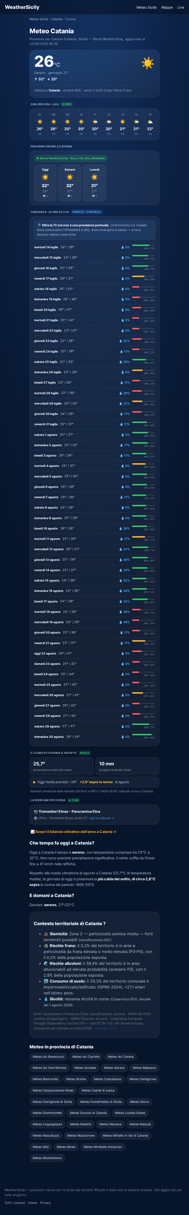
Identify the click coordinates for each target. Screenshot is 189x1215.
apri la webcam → (102, 818)
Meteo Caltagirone (142, 1079)
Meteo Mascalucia (46, 1135)
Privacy (45, 1203)
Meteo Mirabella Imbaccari (103, 1147)
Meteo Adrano (114, 1068)
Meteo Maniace (110, 1124)
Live (180, 7)
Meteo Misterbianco (47, 1158)
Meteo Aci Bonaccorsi (48, 1056)
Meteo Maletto (80, 1124)
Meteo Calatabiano (107, 1079)
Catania (56, 19)
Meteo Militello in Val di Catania (125, 1135)
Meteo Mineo (66, 1147)
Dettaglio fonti (105, 1028)
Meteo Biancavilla (45, 1079)
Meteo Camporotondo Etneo (53, 1090)
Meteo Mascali (140, 1124)
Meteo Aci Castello (86, 1056)
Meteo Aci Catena (121, 1056)
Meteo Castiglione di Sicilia (52, 1102)
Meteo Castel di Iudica (98, 1090)
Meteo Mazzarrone (80, 1135)
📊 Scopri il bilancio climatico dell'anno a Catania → (73, 831)
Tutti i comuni (14, 1203)
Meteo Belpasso (144, 1068)
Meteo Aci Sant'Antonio (49, 1068)
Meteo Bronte (76, 1079)
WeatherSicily (22, 7)
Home (32, 1203)
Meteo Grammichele (47, 1113)
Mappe (167, 7)
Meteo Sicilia (147, 7)
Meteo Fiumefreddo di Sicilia (101, 1102)
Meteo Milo (41, 1147)
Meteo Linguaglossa (47, 1124)
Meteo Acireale (85, 1068)
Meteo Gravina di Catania (88, 1113)
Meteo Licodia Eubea (130, 1113)
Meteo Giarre (139, 1102)
